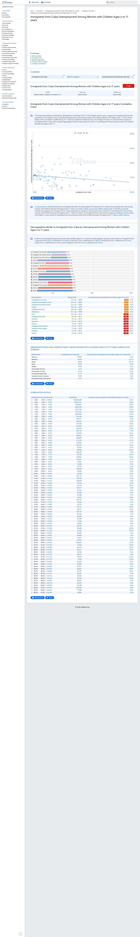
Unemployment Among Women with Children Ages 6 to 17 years (62, 11)
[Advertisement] (56, 37)
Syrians (34, 333)
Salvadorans (35, 312)
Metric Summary (36, 56)
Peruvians (35, 319)
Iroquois (34, 323)
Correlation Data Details (39, 63)
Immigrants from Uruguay (39, 328)
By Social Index (6, 23)
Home (32, 11)
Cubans (34, 307)
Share (50, 198)
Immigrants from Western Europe (41, 302)
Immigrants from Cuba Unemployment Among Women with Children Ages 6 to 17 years (53, 13)
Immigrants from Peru (38, 309)
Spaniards (35, 321)
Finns (33, 314)
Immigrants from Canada (39, 300)
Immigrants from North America (41, 304)
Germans (34, 331)
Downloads (47, 2)
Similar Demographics (38, 60)
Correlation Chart (37, 58)
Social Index (39, 11)
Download (130, 130)
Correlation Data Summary (39, 61)
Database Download (7, 6)
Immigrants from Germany (39, 326)
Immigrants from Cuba (88, 11)
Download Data (39, 198)
